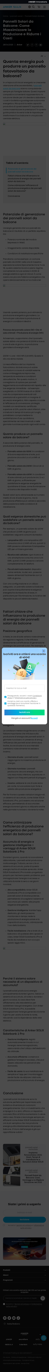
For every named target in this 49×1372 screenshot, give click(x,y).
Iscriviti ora (24, 712)
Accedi (34, 718)
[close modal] (43, 651)
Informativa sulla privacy (25, 698)
